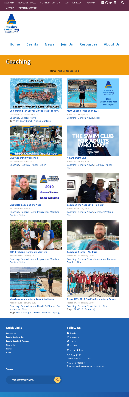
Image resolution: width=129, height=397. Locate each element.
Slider (97, 117)
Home (15, 44)
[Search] (122, 2)
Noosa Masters (42, 120)
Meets (97, 306)
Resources (88, 44)
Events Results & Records (17, 341)
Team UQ (89, 309)
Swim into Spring (51, 312)
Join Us (67, 44)
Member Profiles (103, 211)
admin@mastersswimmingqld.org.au (88, 366)
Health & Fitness (29, 164)
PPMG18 (78, 309)
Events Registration (15, 337)
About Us (112, 44)
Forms (9, 349)
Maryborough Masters (28, 312)
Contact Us (11, 333)
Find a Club (11, 345)
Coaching (14, 117)
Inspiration (43, 211)
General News (28, 117)
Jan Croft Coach (24, 120)
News (49, 44)
